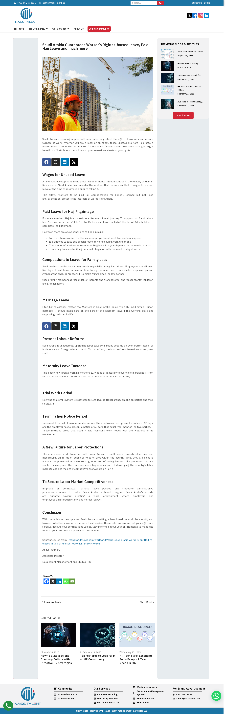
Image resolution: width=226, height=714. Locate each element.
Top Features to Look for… (190, 75)
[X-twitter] (74, 162)
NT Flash (19, 28)
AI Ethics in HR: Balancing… (190, 101)
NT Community (37, 28)
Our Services (59, 28)
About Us (79, 28)
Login (207, 2)
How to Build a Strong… (189, 63)
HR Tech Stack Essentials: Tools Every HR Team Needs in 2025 (136, 659)
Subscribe (197, 2)
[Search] (160, 3)
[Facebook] (46, 162)
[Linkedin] (65, 162)
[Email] (72, 581)
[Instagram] (55, 162)
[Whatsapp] (66, 581)
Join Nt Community (99, 28)
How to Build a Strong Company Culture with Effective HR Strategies (56, 659)
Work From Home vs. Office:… (191, 51)
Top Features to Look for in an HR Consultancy (97, 657)
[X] (53, 581)
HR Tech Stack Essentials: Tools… (190, 88)
